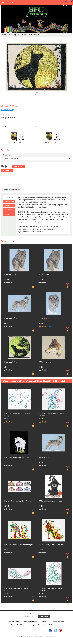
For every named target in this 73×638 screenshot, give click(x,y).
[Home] (36, 12)
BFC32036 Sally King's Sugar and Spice (18, 545)
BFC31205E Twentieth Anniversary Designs (17, 415)
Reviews (7, 214)
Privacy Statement (58, 622)
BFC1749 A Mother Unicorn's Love (16, 458)
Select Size (7, 155)
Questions (8, 210)
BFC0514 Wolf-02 (10, 318)
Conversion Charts (30, 622)
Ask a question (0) (7, 110)
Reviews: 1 (50, 326)
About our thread (14, 622)
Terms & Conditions (18, 625)
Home (4, 35)
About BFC (44, 622)
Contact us (41, 625)
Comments (8, 205)
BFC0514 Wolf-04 (10, 362)
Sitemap (31, 625)
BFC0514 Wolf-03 (45, 318)
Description (9, 197)
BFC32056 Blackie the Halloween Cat (52, 501)
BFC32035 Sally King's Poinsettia (51, 545)
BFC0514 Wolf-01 (45, 275)
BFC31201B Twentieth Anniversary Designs (51, 415)
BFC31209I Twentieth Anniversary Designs (51, 590)
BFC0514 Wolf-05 (45, 362)
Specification (9, 201)
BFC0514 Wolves (10, 275)
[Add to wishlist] (33, 284)
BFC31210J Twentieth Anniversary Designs (17, 590)
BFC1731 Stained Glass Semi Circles (17, 501)
